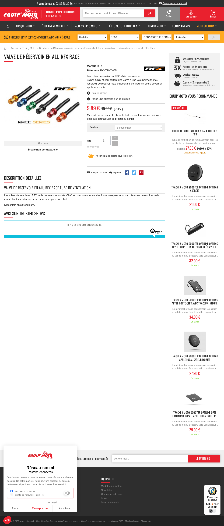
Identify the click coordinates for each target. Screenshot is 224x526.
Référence (93, 70)
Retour (15, 508)
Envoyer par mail (99, 172)
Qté (89, 140)
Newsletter (107, 490)
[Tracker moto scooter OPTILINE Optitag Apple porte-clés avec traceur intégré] (195, 285)
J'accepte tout (40, 508)
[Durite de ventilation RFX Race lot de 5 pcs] (195, 117)
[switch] (212, 511)
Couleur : (95, 127)
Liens (104, 498)
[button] (7, 520)
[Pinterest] (141, 172)
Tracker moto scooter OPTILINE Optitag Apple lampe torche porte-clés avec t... (195, 245)
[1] (214, 37)
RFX (99, 65)
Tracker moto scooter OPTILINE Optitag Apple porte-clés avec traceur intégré (195, 301)
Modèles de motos (111, 486)
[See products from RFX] (154, 68)
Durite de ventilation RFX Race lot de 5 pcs (194, 132)
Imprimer (117, 172)
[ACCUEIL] (8, 26)
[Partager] (127, 172)
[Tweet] (134, 172)
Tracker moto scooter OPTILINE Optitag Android (195, 189)
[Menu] (218, 487)
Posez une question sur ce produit (110, 98)
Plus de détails (99, 93)
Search (149, 13)
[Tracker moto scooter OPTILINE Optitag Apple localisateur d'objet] (195, 342)
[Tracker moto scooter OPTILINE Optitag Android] (195, 173)
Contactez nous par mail (175, 3)
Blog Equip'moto (110, 502)
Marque (91, 65)
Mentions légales (132, 521)
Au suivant (65, 508)
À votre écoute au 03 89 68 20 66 (55, 3)
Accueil (5, 48)
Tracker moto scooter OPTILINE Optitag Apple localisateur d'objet (195, 358)
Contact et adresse (111, 494)
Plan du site (146, 521)
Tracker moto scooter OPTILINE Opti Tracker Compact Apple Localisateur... (194, 414)
